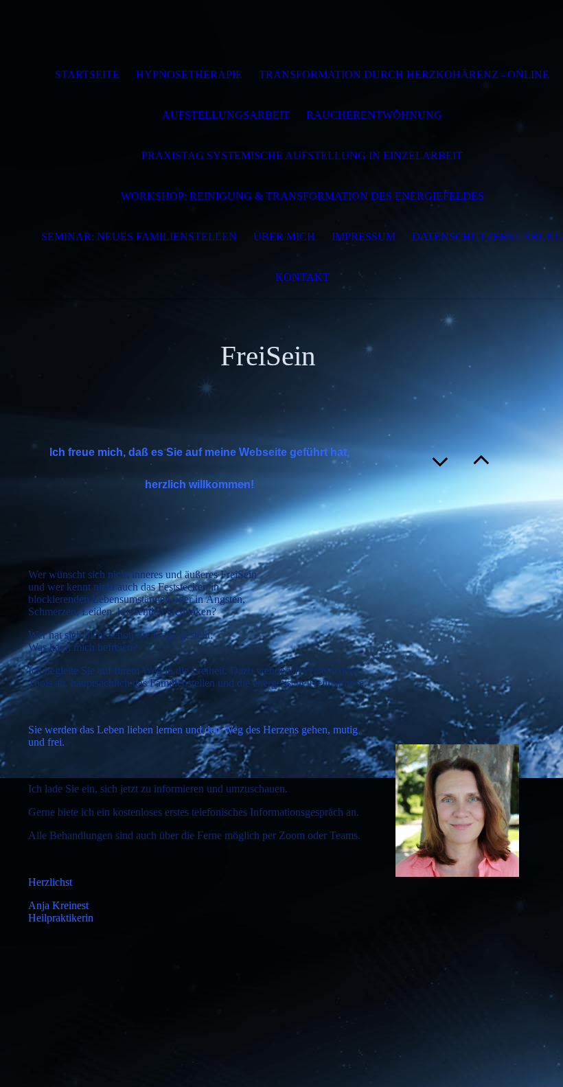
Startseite (87, 74)
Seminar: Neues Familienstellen (139, 236)
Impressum (363, 236)
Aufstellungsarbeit (226, 115)
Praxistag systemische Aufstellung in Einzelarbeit (302, 155)
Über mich (284, 236)
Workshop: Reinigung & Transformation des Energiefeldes (302, 196)
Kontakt (302, 277)
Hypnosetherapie (189, 74)
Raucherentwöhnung (374, 115)
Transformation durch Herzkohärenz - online (404, 74)
